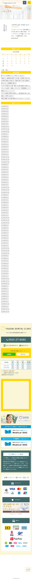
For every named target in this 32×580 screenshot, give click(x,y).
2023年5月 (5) (5, 205)
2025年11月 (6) (5, 129)
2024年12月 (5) (5, 157)
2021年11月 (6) (5, 250)
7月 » (6, 70)
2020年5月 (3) (5, 296)
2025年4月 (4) (5, 147)
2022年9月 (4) (5, 225)
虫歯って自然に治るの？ (7, 96)
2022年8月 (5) (5, 228)
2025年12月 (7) (5, 126)
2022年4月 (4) (5, 238)
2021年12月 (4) (5, 248)
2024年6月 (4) (5, 172)
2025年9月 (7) (5, 134)
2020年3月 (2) (5, 301)
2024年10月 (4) (5, 162)
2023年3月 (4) (5, 210)
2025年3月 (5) (5, 149)
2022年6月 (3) (5, 233)
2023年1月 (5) (5, 215)
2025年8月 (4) (5, 136)
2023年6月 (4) (5, 202)
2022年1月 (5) (5, 245)
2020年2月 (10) (5, 304)
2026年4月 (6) (5, 116)
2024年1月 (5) (5, 185)
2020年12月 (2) (5, 278)
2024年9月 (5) (5, 164)
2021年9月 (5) (5, 256)
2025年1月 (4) (5, 154)
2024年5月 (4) (5, 174)
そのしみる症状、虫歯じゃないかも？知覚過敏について (16, 88)
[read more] (14, 38)
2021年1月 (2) (5, 276)
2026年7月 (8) (5, 109)
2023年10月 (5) (5, 192)
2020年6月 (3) (5, 294)
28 (3, 65)
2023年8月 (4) (5, 197)
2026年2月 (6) (5, 121)
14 (3, 61)
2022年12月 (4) (5, 218)
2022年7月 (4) (5, 230)
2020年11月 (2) (5, 281)
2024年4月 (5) (5, 177)
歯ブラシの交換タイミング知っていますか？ (13, 75)
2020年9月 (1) (5, 286)
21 (3, 63)
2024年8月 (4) (5, 167)
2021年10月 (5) (5, 253)
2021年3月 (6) (5, 271)
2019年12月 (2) (5, 309)
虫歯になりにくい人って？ (8, 91)
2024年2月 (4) (5, 182)
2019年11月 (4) (5, 311)
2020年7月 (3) (5, 291)
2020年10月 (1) (5, 283)
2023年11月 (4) (5, 190)
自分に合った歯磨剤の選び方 (9, 83)
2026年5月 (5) (5, 114)
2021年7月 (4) (5, 261)
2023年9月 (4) (5, 195)
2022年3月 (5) (5, 240)
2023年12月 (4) (5, 187)
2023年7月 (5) (5, 200)
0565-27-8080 (17, 339)
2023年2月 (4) (5, 212)
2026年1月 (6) (5, 124)
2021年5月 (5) (5, 266)
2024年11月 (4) (5, 159)
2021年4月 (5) (5, 268)
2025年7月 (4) (5, 139)
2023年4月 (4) (5, 207)
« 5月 (2, 70)
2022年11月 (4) (5, 220)
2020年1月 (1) (5, 306)
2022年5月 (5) (5, 235)
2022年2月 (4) (5, 243)
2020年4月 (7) (5, 299)
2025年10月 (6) (5, 131)
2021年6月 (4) (5, 263)
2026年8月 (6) (5, 106)
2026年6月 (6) (5, 111)
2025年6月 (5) (5, 141)
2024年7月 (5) (5, 169)
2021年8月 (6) (5, 258)
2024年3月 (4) (5, 180)
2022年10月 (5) (5, 223)
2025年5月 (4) (5, 144)
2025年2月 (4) (5, 152)
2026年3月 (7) (5, 119)
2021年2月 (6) (5, 273)
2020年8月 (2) (5, 289)
